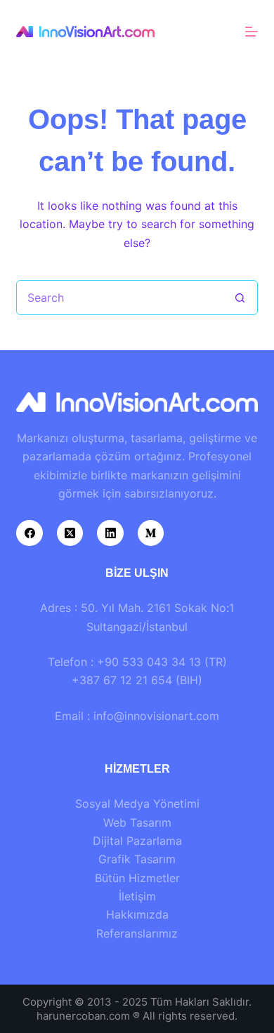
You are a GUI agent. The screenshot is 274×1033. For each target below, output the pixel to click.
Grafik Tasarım (137, 859)
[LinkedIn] (110, 533)
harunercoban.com (83, 1015)
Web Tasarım (137, 822)
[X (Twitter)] (70, 533)
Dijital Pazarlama (137, 841)
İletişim (137, 896)
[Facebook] (29, 533)
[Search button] (240, 297)
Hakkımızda (137, 914)
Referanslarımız (137, 933)
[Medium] (151, 533)
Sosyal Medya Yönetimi (137, 804)
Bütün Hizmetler (137, 878)
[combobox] (120, 297)
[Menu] (251, 31)
